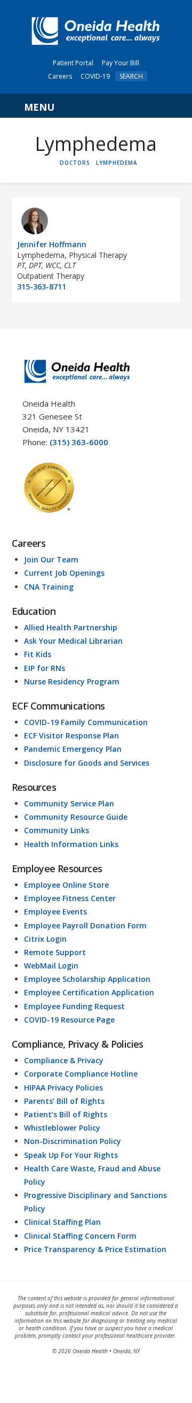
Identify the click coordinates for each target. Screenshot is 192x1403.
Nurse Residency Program (71, 681)
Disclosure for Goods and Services (86, 763)
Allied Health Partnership (70, 627)
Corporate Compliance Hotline (81, 1074)
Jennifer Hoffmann (51, 244)
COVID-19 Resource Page (69, 1020)
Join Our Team (51, 559)
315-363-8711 (41, 286)
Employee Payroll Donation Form (85, 925)
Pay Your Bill (120, 62)
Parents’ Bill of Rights (64, 1101)
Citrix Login (45, 939)
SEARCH (131, 76)
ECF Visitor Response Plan (71, 735)
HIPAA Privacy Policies (63, 1087)
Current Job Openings (64, 573)
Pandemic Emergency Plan (73, 749)
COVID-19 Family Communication (86, 722)
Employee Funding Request (74, 1006)
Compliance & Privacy (63, 1060)
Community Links (56, 830)
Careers (60, 76)
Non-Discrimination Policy (72, 1141)
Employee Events (55, 911)
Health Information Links (71, 844)
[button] (96, 106)
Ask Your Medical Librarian (73, 641)
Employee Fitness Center (70, 898)
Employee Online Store (66, 885)
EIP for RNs (44, 668)
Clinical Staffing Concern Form (80, 1236)
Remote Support (55, 952)
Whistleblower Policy (62, 1128)
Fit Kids (37, 654)
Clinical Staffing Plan (62, 1222)
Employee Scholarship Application (87, 979)
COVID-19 (95, 76)
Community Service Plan (69, 803)
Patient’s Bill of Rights (65, 1114)
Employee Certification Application (89, 992)
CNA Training (49, 587)
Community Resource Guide (75, 817)
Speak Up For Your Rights (71, 1155)
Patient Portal (73, 62)
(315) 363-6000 (79, 442)
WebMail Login (51, 965)
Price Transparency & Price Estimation (95, 1249)
